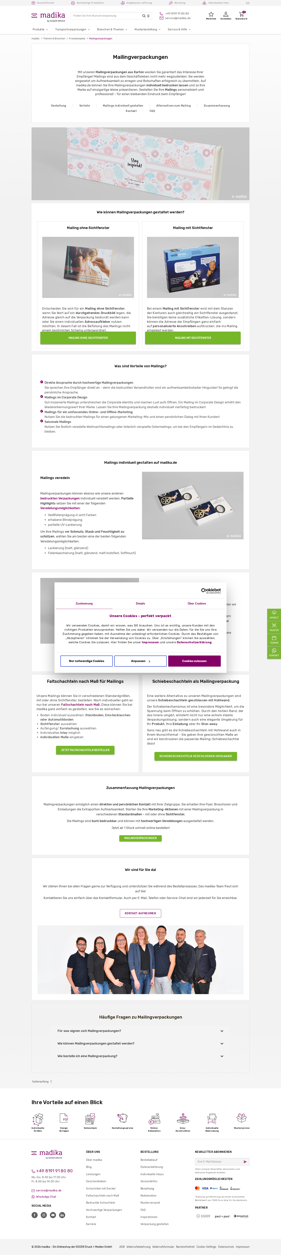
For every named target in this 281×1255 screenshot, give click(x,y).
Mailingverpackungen (140, 838)
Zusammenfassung (217, 105)
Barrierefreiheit (185, 1247)
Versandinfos (148, 1181)
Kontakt (131, 111)
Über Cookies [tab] (197, 603)
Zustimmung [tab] (84, 603)
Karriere (91, 1224)
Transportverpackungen (70, 29)
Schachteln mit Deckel (100, 1188)
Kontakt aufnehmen (140, 913)
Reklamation (148, 1195)
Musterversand (150, 1202)
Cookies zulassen (194, 661)
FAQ (152, 111)
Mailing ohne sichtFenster (88, 338)
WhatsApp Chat (46, 1196)
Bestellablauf (148, 1160)
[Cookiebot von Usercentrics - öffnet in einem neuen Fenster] (204, 591)
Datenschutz (226, 1247)
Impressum (150, 642)
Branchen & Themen (110, 29)
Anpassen (138, 661)
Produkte (38, 29)
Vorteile (84, 105)
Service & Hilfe (177, 29)
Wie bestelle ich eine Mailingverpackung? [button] (87, 1056)
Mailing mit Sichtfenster (193, 338)
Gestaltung (58, 105)
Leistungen (93, 1174)
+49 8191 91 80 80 (54, 1170)
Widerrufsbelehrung (138, 1247)
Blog (89, 1167)
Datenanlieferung (151, 1167)
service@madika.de (49, 1190)
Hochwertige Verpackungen (104, 1210)
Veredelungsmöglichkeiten (60, 508)
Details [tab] (140, 603)
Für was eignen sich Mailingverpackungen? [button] (89, 1031)
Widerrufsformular (163, 1247)
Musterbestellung (146, 29)
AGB (122, 1247)
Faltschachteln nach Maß (102, 1195)
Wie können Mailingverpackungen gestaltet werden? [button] (96, 1043)
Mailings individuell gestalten (123, 105)
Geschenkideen (96, 1181)
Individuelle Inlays (152, 1174)
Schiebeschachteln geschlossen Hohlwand (195, 756)
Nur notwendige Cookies (86, 661)
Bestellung (149, 1152)
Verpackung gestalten (154, 1224)
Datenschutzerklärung (194, 642)
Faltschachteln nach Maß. (81, 704)
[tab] (140, 1031)
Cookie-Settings (206, 1247)
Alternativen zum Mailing (173, 105)
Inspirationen (148, 1217)
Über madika (94, 1160)
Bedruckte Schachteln (100, 1202)
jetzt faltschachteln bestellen (85, 750)
